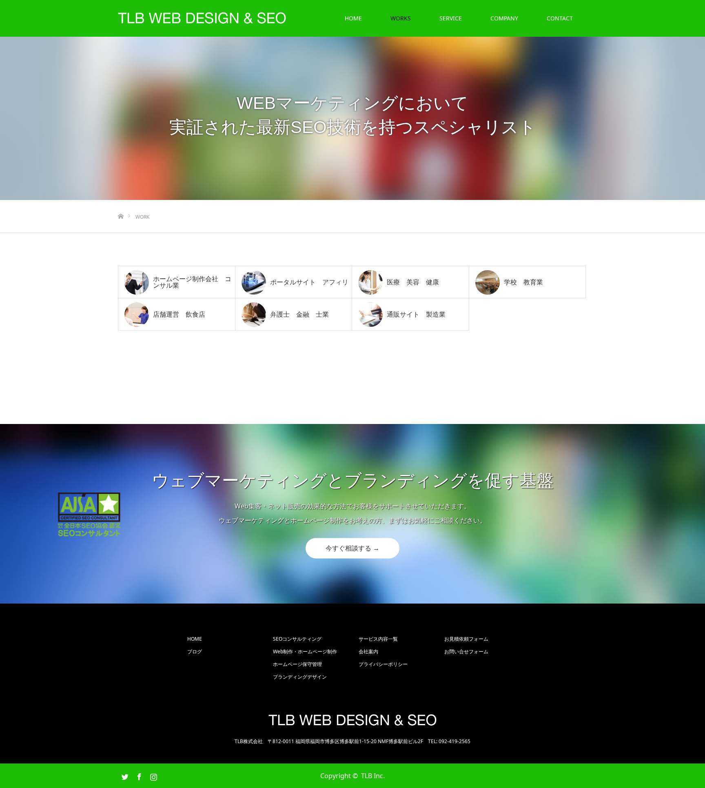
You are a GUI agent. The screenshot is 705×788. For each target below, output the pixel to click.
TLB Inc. (373, 775)
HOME (353, 18)
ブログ (194, 651)
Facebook (138, 775)
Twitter (124, 775)
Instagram (152, 775)
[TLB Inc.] (286, 21)
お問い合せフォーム (466, 651)
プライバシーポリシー (383, 664)
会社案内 (368, 651)
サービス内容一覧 (378, 638)
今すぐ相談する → (352, 548)
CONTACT (560, 18)
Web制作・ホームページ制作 (305, 651)
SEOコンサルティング (297, 638)
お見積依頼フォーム (466, 638)
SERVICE (450, 18)
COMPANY (504, 18)
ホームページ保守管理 (297, 664)
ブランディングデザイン (300, 676)
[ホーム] (120, 203)
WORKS (400, 18)
